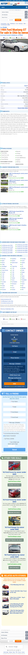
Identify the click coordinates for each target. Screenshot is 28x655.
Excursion (4, 289)
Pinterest (24, 37)
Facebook (6, 37)
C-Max (3, 264)
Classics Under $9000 (23, 108)
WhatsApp (13, 37)
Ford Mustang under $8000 (22, 250)
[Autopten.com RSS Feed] (20, 650)
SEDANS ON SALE (14, 512)
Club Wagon (4, 266)
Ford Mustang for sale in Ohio (7, 301)
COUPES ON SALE (14, 485)
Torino (23, 281)
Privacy (19, 652)
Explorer (13, 260)
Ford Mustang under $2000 (7, 249)
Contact (23, 652)
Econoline (4, 281)
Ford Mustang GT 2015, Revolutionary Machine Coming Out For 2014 (17, 605)
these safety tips (12, 386)
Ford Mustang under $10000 (7, 247)
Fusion (23, 260)
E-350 (3, 278)
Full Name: (14, 346)
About (14, 652)
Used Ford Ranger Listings (14, 536)
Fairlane (13, 278)
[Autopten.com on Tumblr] (18, 650)
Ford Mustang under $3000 (7, 250)
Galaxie (23, 262)
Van (22, 285)
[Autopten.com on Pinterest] (10, 650)
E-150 (3, 274)
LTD (22, 266)
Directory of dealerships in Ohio (7, 309)
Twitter (18, 37)
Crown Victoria (5, 270)
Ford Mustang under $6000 (22, 246)
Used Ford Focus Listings (14, 481)
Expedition (14, 258)
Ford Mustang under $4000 (7, 252)
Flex (12, 285)
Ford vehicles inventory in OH (7, 303)
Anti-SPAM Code (14, 442)
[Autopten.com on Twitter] (14, 650)
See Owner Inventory (15, 342)
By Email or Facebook (10, 436)
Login (27, 3)
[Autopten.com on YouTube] (16, 650)
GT (22, 264)
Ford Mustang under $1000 (7, 245)
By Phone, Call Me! (9, 438)
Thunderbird (24, 280)
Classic (26, 85)
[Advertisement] (14, 66)
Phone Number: (14, 358)
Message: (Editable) (14, 364)
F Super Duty (14, 266)
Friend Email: (14, 417)
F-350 (13, 274)
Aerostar (3, 258)
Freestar (13, 289)
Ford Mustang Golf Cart (17, 584)
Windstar (23, 287)
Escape (3, 285)
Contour (3, 268)
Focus (13, 287)
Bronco (3, 262)
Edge (3, 283)
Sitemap (10, 652)
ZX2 (22, 289)
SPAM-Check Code (14, 375)
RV (22, 274)
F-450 (13, 276)
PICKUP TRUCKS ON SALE (14, 540)
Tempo (23, 278)
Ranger (23, 272)
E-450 (3, 280)
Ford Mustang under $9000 (22, 252)
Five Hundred (14, 281)
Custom (3, 272)
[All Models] (14, 14)
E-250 (3, 276)
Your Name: (14, 401)
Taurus (23, 276)
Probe (23, 270)
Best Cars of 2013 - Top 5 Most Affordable (17, 598)
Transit (23, 283)
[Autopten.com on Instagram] (12, 650)
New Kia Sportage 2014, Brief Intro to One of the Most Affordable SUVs (17, 612)
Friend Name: (14, 412)
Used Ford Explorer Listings (14, 564)
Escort (3, 287)
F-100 (13, 268)
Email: (14, 352)
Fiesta (13, 280)
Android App (6, 652)
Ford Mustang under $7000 (22, 248)
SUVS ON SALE (13, 567)
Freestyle (23, 258)
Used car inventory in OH (6, 299)
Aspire (3, 260)
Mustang (23, 268)
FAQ (16, 652)
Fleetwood (14, 283)
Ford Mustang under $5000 (22, 245)
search (18, 20)
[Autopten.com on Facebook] (8, 650)
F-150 (13, 270)
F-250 (13, 272)
